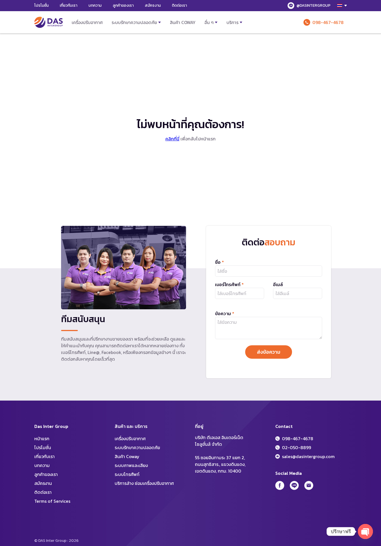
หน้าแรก (41, 438)
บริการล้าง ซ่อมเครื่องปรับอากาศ (144, 483)
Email (308, 485)
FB (279, 485)
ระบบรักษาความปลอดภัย (134, 22)
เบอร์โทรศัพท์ (229, 284)
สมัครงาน (153, 5)
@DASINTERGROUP (313, 5)
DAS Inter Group (48, 22)
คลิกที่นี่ (172, 138)
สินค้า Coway (183, 22)
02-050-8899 (296, 447)
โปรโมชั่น (41, 5)
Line (294, 485)
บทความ (95, 5)
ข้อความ (224, 313)
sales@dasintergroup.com (308, 456)
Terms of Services (52, 501)
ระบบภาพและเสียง (131, 465)
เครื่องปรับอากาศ (87, 22)
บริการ (232, 22)
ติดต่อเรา (179, 5)
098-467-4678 (328, 22)
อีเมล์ (278, 284)
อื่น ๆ (209, 22)
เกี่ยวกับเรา (68, 5)
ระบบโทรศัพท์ (127, 474)
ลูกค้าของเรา (123, 5)
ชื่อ (219, 262)
